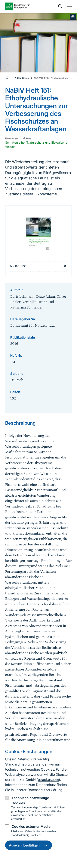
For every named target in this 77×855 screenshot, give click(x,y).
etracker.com (48, 779)
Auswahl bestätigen (24, 845)
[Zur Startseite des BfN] (30, 6)
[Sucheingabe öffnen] (59, 6)
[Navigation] (68, 6)
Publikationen (22, 78)
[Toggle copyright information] (72, 16)
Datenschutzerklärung (44, 790)
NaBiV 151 (18, 266)
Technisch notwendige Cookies (30, 800)
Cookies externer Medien (32, 826)
